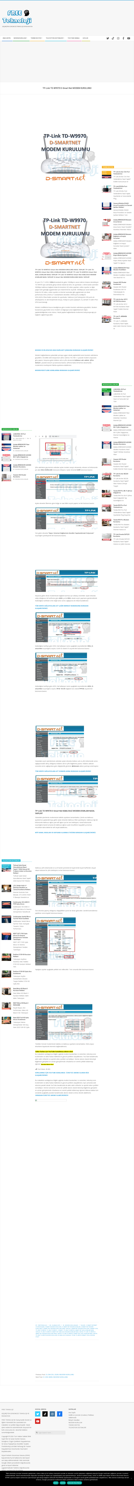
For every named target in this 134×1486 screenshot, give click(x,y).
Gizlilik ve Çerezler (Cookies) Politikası (81, 1415)
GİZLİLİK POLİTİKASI (74, 1483)
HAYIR (63, 1483)
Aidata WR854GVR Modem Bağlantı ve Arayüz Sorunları (122, 236)
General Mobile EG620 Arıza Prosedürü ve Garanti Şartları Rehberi (122, 205)
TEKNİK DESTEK (104, 173)
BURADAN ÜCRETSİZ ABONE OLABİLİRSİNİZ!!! (51, 1095)
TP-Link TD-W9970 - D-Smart (54, 1330)
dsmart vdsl (94, 1328)
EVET (56, 1483)
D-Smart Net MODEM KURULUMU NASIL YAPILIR (56, 1328)
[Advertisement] (99, 18)
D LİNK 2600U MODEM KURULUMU (55, 1377)
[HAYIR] (131, 1478)
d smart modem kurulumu (53, 1327)
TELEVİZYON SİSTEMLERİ (5, 866)
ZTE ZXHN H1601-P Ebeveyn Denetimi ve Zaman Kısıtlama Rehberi (21, 887)
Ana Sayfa (72, 1413)
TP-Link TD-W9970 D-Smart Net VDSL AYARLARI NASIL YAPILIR (79, 1333)
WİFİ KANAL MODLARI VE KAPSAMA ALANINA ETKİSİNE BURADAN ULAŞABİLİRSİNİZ (65, 833)
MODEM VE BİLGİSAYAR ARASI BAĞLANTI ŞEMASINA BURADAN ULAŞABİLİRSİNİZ (64, 350)
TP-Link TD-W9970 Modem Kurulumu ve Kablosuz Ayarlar (53, 1335)
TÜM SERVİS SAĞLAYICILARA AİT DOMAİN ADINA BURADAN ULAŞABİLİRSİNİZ (63, 771)
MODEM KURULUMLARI (71, 1325)
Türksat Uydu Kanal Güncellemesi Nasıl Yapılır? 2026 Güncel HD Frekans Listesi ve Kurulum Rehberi (22, 869)
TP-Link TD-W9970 (41, 1330)
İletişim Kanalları (74, 1420)
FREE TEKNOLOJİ (7, 1409)
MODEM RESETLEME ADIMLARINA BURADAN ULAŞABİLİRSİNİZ (57, 370)
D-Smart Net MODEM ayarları (71, 1327)
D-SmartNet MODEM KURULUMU (80, 1328)
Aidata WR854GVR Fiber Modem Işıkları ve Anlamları (21, 446)
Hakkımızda (72, 1418)
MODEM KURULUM (75, 1423)
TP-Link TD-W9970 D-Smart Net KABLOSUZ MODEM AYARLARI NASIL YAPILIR (61, 1332)
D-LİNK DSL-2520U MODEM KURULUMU (60, 1374)
